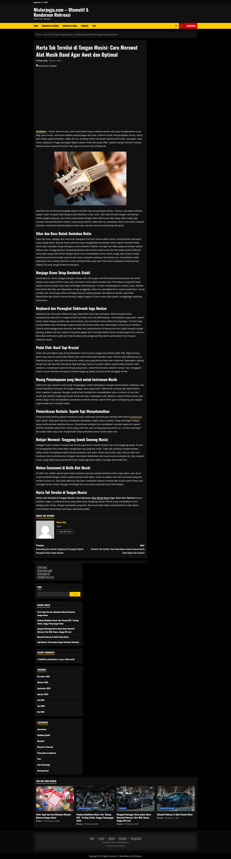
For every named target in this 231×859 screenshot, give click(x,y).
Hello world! (70, 659)
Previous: (59, 549)
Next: (118, 549)
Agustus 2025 (42, 694)
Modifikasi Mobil (70, 25)
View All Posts (65, 531)
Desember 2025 (43, 676)
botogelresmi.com (45, 576)
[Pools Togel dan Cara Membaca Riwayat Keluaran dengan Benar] (55, 798)
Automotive (41, 729)
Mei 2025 (41, 711)
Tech (94, 25)
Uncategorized (42, 770)
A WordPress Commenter (47, 659)
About (92, 838)
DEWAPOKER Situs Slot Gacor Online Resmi (115, 845)
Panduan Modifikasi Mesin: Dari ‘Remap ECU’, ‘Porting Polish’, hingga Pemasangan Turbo (95, 817)
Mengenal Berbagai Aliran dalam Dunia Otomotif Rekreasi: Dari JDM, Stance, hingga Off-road (134, 817)
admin (40, 821)
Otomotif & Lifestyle (45, 746)
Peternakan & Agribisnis (46, 753)
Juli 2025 (40, 700)
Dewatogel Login (44, 570)
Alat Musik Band (101, 497)
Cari (39, 587)
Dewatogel (42, 567)
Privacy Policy (136, 838)
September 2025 (43, 688)
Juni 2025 (41, 706)
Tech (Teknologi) (43, 764)
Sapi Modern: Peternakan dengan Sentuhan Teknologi (58, 642)
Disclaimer (123, 838)
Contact (101, 838)
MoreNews (124, 856)
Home (36, 25)
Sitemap (111, 838)
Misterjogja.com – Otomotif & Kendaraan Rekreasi (61, 12)
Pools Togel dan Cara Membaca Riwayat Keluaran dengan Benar (53, 816)
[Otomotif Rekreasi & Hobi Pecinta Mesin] (176, 798)
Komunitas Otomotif (50, 25)
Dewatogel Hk (43, 573)
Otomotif (85, 25)
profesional (136, 416)
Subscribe (191, 25)
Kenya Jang (42, 60)
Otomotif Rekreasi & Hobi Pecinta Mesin (53, 636)
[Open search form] (176, 26)
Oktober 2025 (42, 682)
